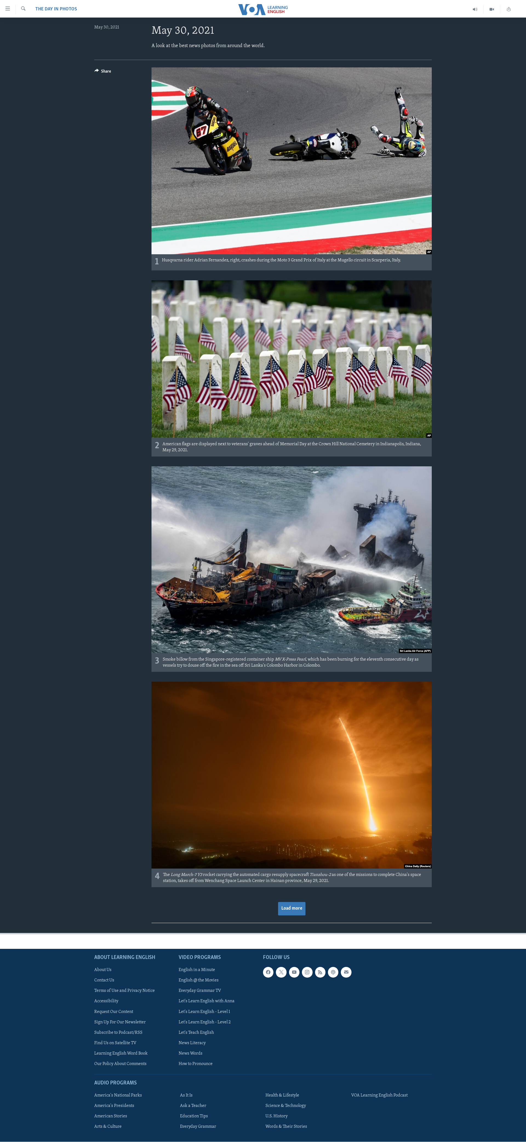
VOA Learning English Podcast (379, 1095)
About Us (103, 970)
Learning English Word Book (121, 1053)
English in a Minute (197, 970)
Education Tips (194, 1116)
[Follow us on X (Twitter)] (281, 972)
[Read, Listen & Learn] (508, 9)
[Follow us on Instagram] (307, 972)
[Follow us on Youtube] (294, 972)
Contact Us (104, 980)
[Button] (103, 72)
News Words (190, 1053)
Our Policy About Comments (120, 1064)
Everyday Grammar (198, 1126)
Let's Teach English (196, 1032)
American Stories (110, 1116)
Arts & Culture (108, 1126)
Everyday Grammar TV (200, 991)
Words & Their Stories (286, 1126)
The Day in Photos (56, 9)
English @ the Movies (199, 980)
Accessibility (106, 1001)
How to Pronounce (196, 1064)
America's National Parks (118, 1095)
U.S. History (276, 1116)
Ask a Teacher (193, 1106)
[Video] (492, 9)
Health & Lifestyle (282, 1095)
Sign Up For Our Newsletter (120, 1022)
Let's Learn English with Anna (207, 1001)
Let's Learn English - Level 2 (205, 1022)
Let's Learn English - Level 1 (204, 1012)
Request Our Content (113, 1012)
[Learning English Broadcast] (475, 9)
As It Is (186, 1095)
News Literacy (192, 1043)
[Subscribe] (346, 972)
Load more (291, 908)
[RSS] (320, 972)
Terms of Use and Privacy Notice (124, 991)
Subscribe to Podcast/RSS (118, 1032)
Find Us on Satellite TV (115, 1043)
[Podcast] (333, 972)
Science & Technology (285, 1106)
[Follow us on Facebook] (268, 972)
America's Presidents (114, 1106)
